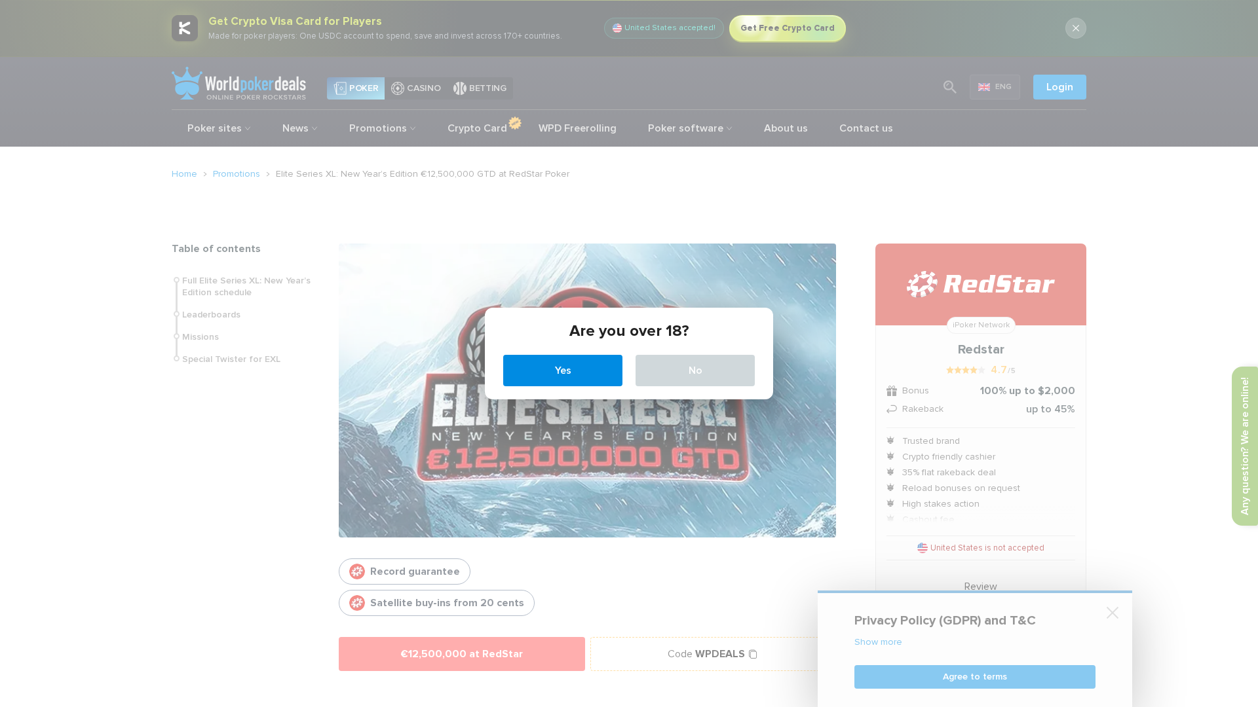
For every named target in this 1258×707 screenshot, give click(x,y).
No (695, 370)
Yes (563, 370)
